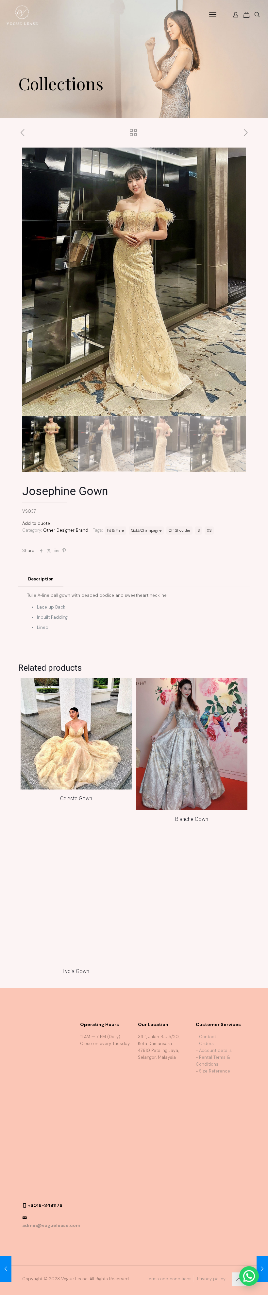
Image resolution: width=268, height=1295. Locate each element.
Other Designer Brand (65, 530)
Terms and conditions (169, 1153)
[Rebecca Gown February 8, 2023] (5, 1269)
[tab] (40, 579)
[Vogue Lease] (22, 14)
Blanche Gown (191, 819)
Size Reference (214, 1088)
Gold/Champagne (146, 530)
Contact (207, 1053)
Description (41, 579)
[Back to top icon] (239, 1154)
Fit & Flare (115, 530)
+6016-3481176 (45, 1080)
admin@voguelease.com (51, 1100)
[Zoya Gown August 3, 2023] (262, 1269)
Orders (206, 1060)
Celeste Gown (76, 798)
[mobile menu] (212, 14)
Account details (215, 1067)
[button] (249, 1276)
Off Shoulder (179, 530)
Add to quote (36, 523)
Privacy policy (211, 1153)
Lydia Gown (76, 988)
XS (209, 530)
